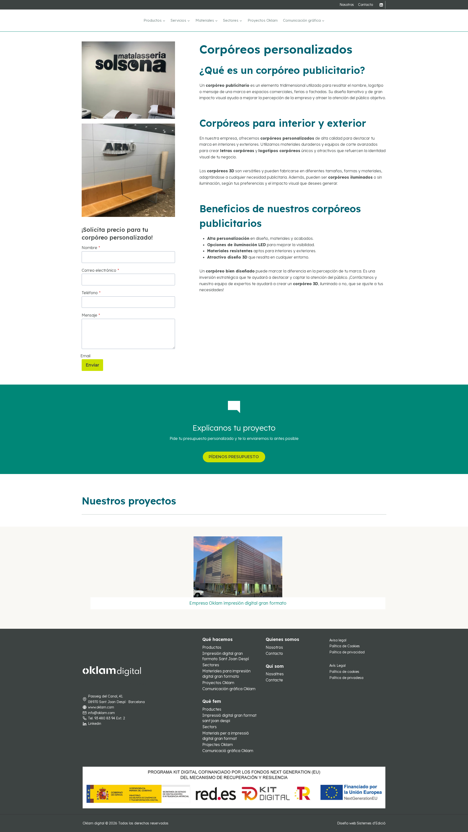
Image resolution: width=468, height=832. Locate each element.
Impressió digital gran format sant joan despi (229, 718)
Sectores (210, 664)
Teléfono (91, 292)
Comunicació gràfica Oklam (227, 750)
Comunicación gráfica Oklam (228, 688)
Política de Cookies (344, 646)
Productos (211, 647)
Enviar (92, 365)
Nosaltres (275, 673)
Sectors (209, 726)
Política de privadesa (346, 678)
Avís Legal (337, 665)
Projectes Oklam (217, 744)
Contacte (274, 679)
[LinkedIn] (381, 5)
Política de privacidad (347, 652)
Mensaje (91, 315)
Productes (211, 709)
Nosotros (347, 4)
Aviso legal (337, 640)
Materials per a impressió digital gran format (225, 736)
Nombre (91, 247)
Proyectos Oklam (263, 20)
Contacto (365, 4)
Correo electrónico (100, 270)
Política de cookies (344, 671)
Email (85, 355)
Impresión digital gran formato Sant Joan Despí (225, 656)
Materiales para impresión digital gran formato (226, 673)
